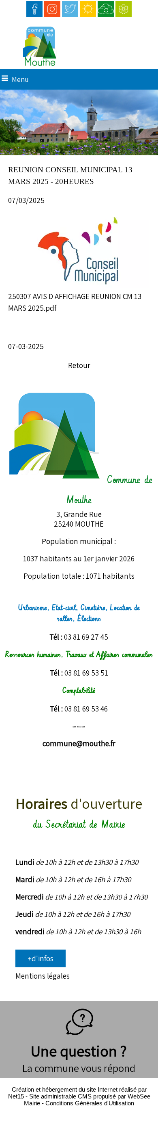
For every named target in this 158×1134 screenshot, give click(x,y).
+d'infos (40, 958)
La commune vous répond (78, 1068)
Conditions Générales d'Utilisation (89, 1103)
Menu (20, 79)
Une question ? (79, 1051)
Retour (79, 365)
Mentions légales (42, 976)
